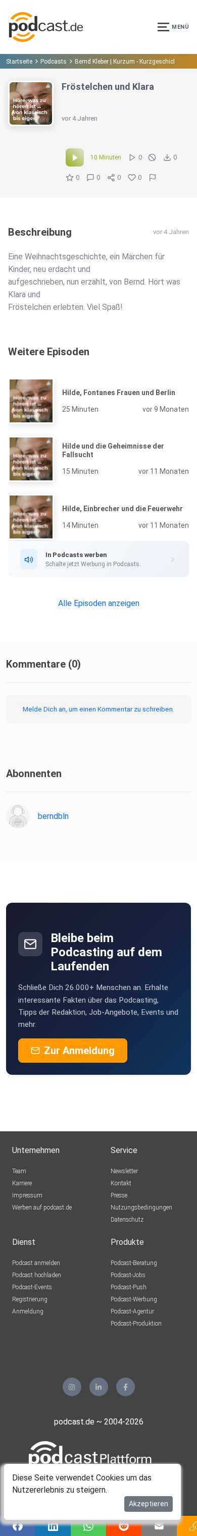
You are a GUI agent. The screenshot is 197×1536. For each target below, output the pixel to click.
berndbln (53, 816)
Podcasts (53, 61)
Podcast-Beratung (134, 1263)
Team (19, 1171)
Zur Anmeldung (79, 1051)
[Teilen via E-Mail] (159, 1526)
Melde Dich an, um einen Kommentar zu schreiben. (98, 709)
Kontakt (121, 1183)
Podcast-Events (32, 1287)
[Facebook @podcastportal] (125, 1387)
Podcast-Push (128, 1287)
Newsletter (124, 1171)
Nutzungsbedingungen (141, 1207)
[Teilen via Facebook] (17, 1526)
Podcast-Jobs (128, 1275)
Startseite (19, 61)
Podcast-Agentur (132, 1311)
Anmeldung (27, 1311)
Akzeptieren (148, 1504)
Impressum (27, 1195)
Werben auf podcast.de (42, 1207)
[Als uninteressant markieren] (152, 157)
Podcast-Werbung (134, 1299)
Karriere (22, 1183)
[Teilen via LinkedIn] (53, 1526)
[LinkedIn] (98, 1387)
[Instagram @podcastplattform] (72, 1387)
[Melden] (153, 178)
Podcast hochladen (36, 1275)
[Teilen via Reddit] (123, 1526)
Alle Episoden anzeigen (98, 603)
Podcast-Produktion (136, 1323)
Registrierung (29, 1299)
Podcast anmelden (36, 1263)
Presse (119, 1195)
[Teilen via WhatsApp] (88, 1526)
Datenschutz (127, 1219)
